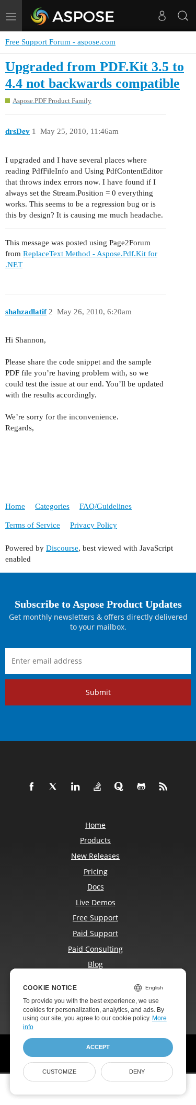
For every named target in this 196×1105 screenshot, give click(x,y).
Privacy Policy (93, 525)
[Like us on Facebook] (33, 787)
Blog (95, 964)
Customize (59, 1071)
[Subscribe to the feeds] (165, 787)
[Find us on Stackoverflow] (99, 787)
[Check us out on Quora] (121, 787)
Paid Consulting (95, 949)
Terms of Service (32, 525)
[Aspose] (73, 16)
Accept (98, 1047)
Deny (137, 1071)
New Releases (95, 856)
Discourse (62, 548)
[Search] (183, 15)
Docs (95, 887)
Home (15, 506)
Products (95, 840)
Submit (98, 692)
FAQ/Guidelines (105, 506)
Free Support (95, 917)
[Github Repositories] (143, 787)
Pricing (96, 871)
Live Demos (96, 902)
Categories (52, 506)
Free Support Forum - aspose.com (60, 42)
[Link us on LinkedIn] (77, 787)
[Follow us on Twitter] (55, 787)
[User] (162, 15)
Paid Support (95, 933)
